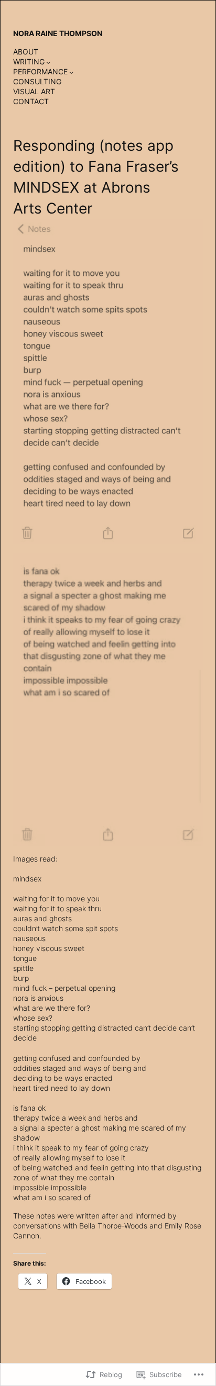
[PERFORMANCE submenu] (71, 72)
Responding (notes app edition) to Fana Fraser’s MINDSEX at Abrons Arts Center (96, 176)
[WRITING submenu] (48, 62)
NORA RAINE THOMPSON (57, 33)
